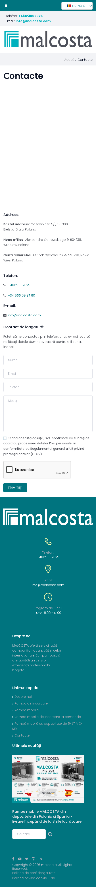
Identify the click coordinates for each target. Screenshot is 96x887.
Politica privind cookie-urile (33, 878)
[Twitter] (26, 859)
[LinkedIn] (40, 859)
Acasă (69, 59)
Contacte (22, 735)
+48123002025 (19, 285)
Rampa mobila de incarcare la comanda (48, 717)
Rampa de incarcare (31, 703)
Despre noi (23, 696)
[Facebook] (13, 859)
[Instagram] (33, 859)
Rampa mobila (27, 710)
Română (78, 6)
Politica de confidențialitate (34, 873)
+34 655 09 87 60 (21, 295)
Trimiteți (15, 487)
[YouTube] (19, 859)
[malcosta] (48, 39)
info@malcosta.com (24, 315)
